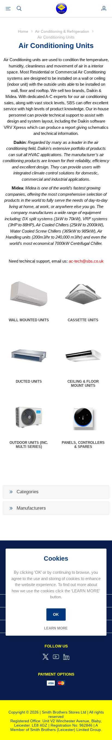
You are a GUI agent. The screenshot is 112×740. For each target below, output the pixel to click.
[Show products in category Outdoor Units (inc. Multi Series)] (29, 417)
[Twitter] (45, 656)
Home (23, 31)
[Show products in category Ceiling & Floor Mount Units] (83, 356)
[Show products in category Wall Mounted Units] (29, 294)
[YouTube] (56, 656)
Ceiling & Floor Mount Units (83, 383)
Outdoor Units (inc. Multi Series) (29, 445)
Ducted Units (29, 381)
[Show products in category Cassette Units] (83, 294)
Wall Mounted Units (29, 320)
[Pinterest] (66, 656)
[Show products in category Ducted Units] (29, 356)
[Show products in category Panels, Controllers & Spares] (83, 417)
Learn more (56, 628)
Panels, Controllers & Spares (83, 445)
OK (56, 614)
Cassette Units (83, 320)
